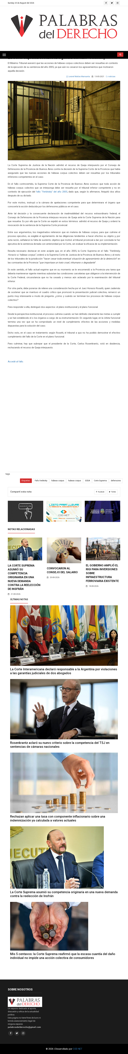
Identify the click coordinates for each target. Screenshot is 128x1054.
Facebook (101, 492)
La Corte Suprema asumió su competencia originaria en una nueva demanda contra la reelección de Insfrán (24, 577)
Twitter (113, 492)
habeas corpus (74, 481)
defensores (116, 481)
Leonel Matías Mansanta (79, 76)
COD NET (77, 1048)
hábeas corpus (57, 481)
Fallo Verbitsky (41, 481)
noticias (111, 76)
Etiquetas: (26, 481)
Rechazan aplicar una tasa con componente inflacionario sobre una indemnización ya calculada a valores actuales (57, 818)
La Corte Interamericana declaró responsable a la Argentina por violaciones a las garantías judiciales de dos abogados (63, 671)
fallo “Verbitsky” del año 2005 (51, 191)
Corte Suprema (100, 481)
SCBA (87, 481)
